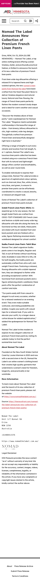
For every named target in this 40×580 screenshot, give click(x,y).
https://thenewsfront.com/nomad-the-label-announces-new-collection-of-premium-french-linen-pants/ (20, 404)
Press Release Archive (23, 566)
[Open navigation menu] (4, 21)
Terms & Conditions (20, 576)
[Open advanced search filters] (30, 20)
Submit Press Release (20, 571)
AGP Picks (5, 4)
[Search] (25, 20)
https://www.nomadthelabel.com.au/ (20, 396)
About (9, 566)
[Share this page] (36, 21)
